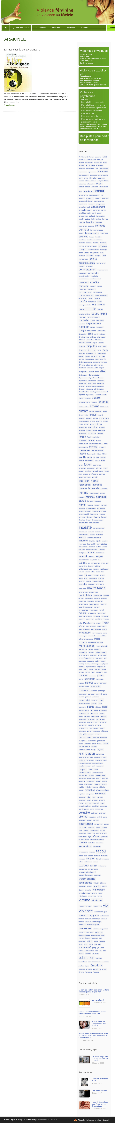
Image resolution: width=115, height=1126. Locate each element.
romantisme (88, 784)
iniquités (92, 541)
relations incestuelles (86, 757)
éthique (81, 972)
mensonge (83, 610)
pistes (94, 703)
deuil (90, 334)
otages (87, 672)
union (94, 893)
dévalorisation (99, 389)
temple (90, 856)
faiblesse (92, 433)
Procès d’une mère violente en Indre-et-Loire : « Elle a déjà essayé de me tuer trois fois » (93, 1036)
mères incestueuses (86, 639)
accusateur (89, 162)
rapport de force (84, 746)
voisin (91, 944)
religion (82, 760)
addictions (90, 165)
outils (93, 672)
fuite (103, 461)
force (81, 460)
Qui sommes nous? (20, 28)
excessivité (83, 427)
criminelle (83, 320)
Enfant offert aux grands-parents (93, 85)
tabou (101, 851)
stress (98, 827)
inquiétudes (102, 544)
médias (90, 649)
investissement (84, 560)
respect (83, 769)
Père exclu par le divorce (91, 116)
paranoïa (93, 676)
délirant (91, 372)
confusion (83, 286)
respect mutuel (93, 769)
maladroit (91, 584)
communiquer (100, 263)
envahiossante (84, 421)
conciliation (94, 276)
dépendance (83, 378)
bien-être (99, 222)
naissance (93, 655)
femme (91, 440)
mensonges (94, 610)
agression (103, 171)
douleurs (94, 356)
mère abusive (101, 626)
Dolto (105, 350)
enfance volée (83, 407)
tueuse (104, 886)
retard (98, 778)
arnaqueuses (100, 204)
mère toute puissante (95, 642)
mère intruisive (97, 633)
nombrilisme (102, 655)
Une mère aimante (99, 1090)
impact (88, 520)
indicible (91, 532)
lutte (81, 578)
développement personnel (99, 392)
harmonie (97, 485)
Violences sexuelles (93, 70)
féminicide (82, 468)
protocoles (82, 722)
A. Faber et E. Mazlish (86, 157)
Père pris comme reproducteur (93, 108)
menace (96, 607)
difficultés (82, 340)
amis (80, 191)
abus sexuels (91, 160)
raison (105, 744)
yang (94, 948)
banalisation (100, 216)
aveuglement (83, 216)
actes (105, 162)
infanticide (99, 534)
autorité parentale (85, 213)
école (81, 954)
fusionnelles (97, 465)
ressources (100, 775)
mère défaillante (84, 629)
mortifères (98, 619)
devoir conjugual (99, 334)
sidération (102, 813)
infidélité (82, 538)
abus (105, 157)
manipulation (85, 595)
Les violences (40, 28)
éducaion (95, 954)
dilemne (101, 343)
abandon (98, 157)
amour (99, 191)
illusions (103, 517)
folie (97, 457)
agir (97, 168)
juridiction (98, 566)
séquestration (83, 852)
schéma (94, 800)
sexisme (99, 809)
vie (101, 906)
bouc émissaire (92, 233)
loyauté (96, 575)
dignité (95, 343)
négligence (104, 664)
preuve (102, 713)
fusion (87, 464)
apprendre (105, 198)
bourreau (83, 236)
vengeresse (92, 896)
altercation (90, 184)
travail (96, 883)
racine (99, 744)
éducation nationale (94, 962)
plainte (90, 706)
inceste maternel (98, 528)
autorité (103, 210)
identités (89, 517)
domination (91, 353)
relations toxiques (100, 757)
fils (84, 457)
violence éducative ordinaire (88, 938)
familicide (100, 433)
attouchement (98, 207)
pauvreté (99, 694)
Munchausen (89, 623)
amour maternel (94, 195)
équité (104, 969)
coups (95, 313)
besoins (90, 222)
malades (82, 581)
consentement (85, 292)
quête (94, 744)
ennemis (82, 418)
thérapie (90, 859)
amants (81, 187)
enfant (94, 406)
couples (100, 309)
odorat (91, 669)
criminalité (82, 317)
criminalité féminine (93, 317)
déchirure (89, 365)
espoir (81, 424)
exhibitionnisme (92, 430)
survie (102, 830)
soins (105, 817)
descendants (91, 331)
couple (91, 309)
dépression (82, 383)
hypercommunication (99, 511)
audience (96, 210)
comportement (87, 269)
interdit (91, 552)
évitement (88, 972)
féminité (99, 468)
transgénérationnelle (86, 875)
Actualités (56, 28)
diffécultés (90, 340)
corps (99, 302)
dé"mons (82, 365)
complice (82, 266)
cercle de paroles (91, 246)
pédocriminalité (88, 734)
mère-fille (82, 626)
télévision (88, 890)
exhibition (82, 430)
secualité (96, 803)
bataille (81, 219)
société (99, 817)
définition (90, 368)
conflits (94, 282)
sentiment (103, 806)
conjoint (99, 286)
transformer (83, 869)
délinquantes (83, 372)
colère (93, 258)
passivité (94, 691)
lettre (93, 572)
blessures (100, 226)
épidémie (82, 969)
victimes (97, 900)
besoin (82, 222)
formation (89, 461)
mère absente (91, 626)
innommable (91, 544)
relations (100, 754)
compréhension (84, 276)
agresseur (104, 168)
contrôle (83, 301)
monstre (81, 619)
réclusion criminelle (91, 787)
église (87, 966)
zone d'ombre (89, 950)
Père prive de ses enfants (91, 110)
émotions (96, 965)
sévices (92, 852)
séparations (97, 846)
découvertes (98, 365)
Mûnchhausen (83, 655)
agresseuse (92, 172)
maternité (103, 604)
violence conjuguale (89, 915)
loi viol (90, 575)
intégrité (99, 557)
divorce (91, 350)
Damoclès (99, 327)
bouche (81, 233)
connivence (92, 289)
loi (85, 575)
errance (99, 421)
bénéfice (98, 237)
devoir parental (84, 337)
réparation (90, 790)
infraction (83, 541)
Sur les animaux (86, 63)
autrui (94, 213)
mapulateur (89, 598)
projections (82, 719)
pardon (100, 675)
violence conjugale (100, 912)
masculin (91, 601)
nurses (103, 661)
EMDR (81, 398)
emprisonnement (84, 402)
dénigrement (83, 375)
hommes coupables (94, 501)
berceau (105, 219)
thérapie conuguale (102, 859)
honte (82, 504)
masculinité (99, 601)
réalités (81, 787)
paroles (103, 683)
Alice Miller (92, 178)
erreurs (105, 421)
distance (82, 350)
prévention (83, 728)
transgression (93, 869)
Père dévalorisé (87, 113)
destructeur (101, 331)
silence (83, 816)
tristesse (103, 883)
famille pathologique (93, 437)
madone (101, 578)
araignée (91, 204)
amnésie (87, 191)
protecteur (91, 719)
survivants (82, 833)
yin (98, 948)
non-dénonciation (86, 658)
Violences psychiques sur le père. (93, 126)
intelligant (102, 549)
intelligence (82, 553)
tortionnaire (88, 862)
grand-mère (98, 471)
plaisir (105, 707)
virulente (102, 941)
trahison (93, 866)
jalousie (83, 563)
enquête (88, 418)
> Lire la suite (9, 105)
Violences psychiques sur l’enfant (93, 124)
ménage (91, 652)
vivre (85, 944)
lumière (102, 575)
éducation (86, 958)
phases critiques (84, 703)
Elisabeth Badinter (101, 395)
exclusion (92, 427)
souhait (106, 824)
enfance (103, 401)
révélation (82, 797)
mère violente (102, 646)
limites (81, 575)
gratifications (93, 474)
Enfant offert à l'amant (89, 83)
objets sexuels (91, 666)
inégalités (93, 560)
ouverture (99, 672)
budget (91, 237)
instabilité (92, 547)
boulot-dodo (104, 233)
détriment (89, 389)
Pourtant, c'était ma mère (100, 1080)
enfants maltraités (95, 411)
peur (101, 700)
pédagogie (96, 731)
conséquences (86, 295)
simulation (92, 817)
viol (106, 905)
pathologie (101, 691)
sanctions (82, 800)
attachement (84, 207)
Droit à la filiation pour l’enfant (93, 102)
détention (82, 389)
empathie (88, 398)
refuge (93, 750)
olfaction (97, 669)
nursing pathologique (92, 664)
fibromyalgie (91, 454)
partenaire (96, 686)
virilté (96, 941)
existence (101, 430)
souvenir (82, 827)
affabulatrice (90, 168)
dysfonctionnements (100, 362)
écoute (88, 954)
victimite (95, 906)
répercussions (102, 790)
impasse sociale (97, 520)
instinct (98, 547)
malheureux (100, 584)
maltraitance (96, 588)
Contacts (84, 28)
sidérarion (94, 813)
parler (96, 683)
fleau (89, 457)
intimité (83, 556)
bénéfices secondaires (94, 240)
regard (100, 749)
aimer (86, 178)
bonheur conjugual (96, 230)
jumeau (90, 566)
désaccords (92, 383)
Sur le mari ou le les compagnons (93, 59)
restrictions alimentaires (87, 778)
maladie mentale (98, 581)
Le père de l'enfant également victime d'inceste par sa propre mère (94, 991)
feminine (82, 441)
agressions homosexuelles (99, 175)
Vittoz (81, 944)
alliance (81, 181)
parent (81, 679)
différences (98, 340)
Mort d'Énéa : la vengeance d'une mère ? (99, 1024)
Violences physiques (94, 50)
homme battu (94, 493)
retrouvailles (90, 781)
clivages (97, 255)
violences (85, 928)
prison (81, 716)
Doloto (99, 350)
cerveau (102, 246)
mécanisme (83, 649)
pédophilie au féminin (100, 737)
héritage (102, 514)
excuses (102, 427)
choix (102, 253)
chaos (86, 253)
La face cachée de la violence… (22, 49)
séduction (91, 843)
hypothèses (94, 514)
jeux (103, 563)
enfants (83, 411)
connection (82, 289)
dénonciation (94, 375)
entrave (95, 418)
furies (81, 465)
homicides (104, 489)
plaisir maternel (84, 710)
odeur (86, 669)
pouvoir (94, 710)
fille (80, 457)
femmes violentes (98, 450)
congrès (93, 286)
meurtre (82, 613)
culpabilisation (93, 323)
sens (102, 803)
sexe (92, 809)
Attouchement (85, 76)
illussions (82, 520)
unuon (100, 893)
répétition (82, 794)
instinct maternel (91, 549)
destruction (82, 334)
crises (92, 320)
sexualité (84, 812)
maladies (83, 584)
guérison (84, 480)
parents (89, 682)
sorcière (96, 820)
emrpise (94, 402)
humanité (82, 508)
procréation (95, 716)
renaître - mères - (85, 766)
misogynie (105, 616)
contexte (97, 298)
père (89, 731)
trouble (89, 886)
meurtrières (92, 613)
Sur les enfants (86, 54)
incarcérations (94, 523)
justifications (104, 569)
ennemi (100, 415)
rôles (93, 797)
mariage (97, 598)
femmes (93, 447)
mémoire (83, 652)
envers (92, 421)
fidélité (104, 454)
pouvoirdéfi (103, 710)
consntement (97, 292)
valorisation (83, 896)
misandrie (97, 616)
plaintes (98, 707)
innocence (82, 544)
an (102, 195)
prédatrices (83, 725)
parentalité (90, 679)
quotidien (88, 744)
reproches (100, 766)
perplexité (96, 697)
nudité (97, 661)
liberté (98, 572)
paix (105, 672)
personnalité (84, 700)
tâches (81, 890)
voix (95, 944)
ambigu (87, 187)
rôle (89, 797)
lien (102, 572)
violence (86, 911)
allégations (82, 184)
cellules (81, 246)
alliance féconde (90, 181)
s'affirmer (100, 797)
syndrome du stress (97, 839)
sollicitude (82, 820)
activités (81, 165)
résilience (100, 793)
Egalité (82, 395)
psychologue (94, 728)
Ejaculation (90, 395)
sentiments (83, 809)
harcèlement (85, 485)
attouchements (85, 210)
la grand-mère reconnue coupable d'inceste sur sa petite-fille (92, 1012)
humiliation (91, 508)
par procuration (84, 686)
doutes (102, 356)
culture (92, 327)
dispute (82, 346)
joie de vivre (83, 566)
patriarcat (91, 694)
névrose (81, 666)
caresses (103, 242)
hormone (90, 505)
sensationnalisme (85, 806)
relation (90, 753)
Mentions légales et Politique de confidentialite (19, 1120)
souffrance (86, 823)
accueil (81, 162)
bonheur (84, 229)
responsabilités (98, 772)
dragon (81, 359)
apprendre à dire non (86, 201)
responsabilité (85, 773)
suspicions (91, 833)
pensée (81, 697)
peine (105, 694)
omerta (81, 672)
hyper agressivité (85, 511)
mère (105, 622)
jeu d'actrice (95, 563)
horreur (97, 505)
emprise (96, 398)
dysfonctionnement (85, 362)
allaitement (101, 178)
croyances (100, 320)
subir (80, 830)
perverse (94, 700)
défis (96, 368)
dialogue (93, 337)
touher (96, 862)
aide (81, 178)
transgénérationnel (87, 872)
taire (85, 856)
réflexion (102, 787)
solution (89, 820)
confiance (84, 282)
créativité (82, 324)
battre (87, 219)
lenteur (87, 572)
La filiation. (84, 100)
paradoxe (83, 675)
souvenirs (91, 827)
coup (94, 305)
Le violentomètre (98, 1000)
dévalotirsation (84, 392)
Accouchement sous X (89, 129)
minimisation (101, 613)
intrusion (91, 557)
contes (90, 298)
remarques (90, 760)
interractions (100, 553)
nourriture (90, 661)
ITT (99, 560)
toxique (84, 865)
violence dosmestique (92, 919)
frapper (97, 461)
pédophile (98, 734)
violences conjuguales (100, 929)
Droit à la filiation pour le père (93, 105)
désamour (100, 383)
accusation (98, 162)
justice (96, 569)
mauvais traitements (86, 607)
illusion (97, 517)
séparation (85, 846)
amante (99, 184)
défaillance (82, 368)
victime (84, 900)
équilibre (97, 969)
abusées (100, 160)
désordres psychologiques (95, 386)
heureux (83, 488)
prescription (84, 713)
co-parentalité (83, 259)
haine (94, 480)
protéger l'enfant (92, 722)
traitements (102, 866)
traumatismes (85, 883)
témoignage (99, 889)
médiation (97, 649)
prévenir (98, 725)
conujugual (92, 301)
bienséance (83, 226)
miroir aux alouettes (85, 616)
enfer (86, 415)
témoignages (84, 893)
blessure (91, 226)
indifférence (99, 532)
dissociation (102, 346)
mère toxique (87, 645)
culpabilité (84, 327)
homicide (93, 488)
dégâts (101, 368)
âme (104, 950)
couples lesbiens (84, 314)
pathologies (83, 694)
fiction (99, 454)
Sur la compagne (86, 61)
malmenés (82, 589)
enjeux (93, 415)
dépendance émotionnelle (87, 380)
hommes (90, 496)
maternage (94, 604)
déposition (100, 380)
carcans (95, 242)
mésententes (100, 652)
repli (93, 766)
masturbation (83, 604)
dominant (82, 353)
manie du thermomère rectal (88, 592)
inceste (85, 527)
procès (104, 716)
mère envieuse (96, 629)
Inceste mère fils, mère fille (91, 78)
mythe (98, 623)
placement (82, 707)
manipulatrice (97, 595)
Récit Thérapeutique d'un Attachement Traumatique (100, 1104)
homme (83, 492)
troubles (97, 886)
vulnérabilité (85, 947)
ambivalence (103, 187)
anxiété (98, 198)
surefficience (94, 830)
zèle (96, 950)
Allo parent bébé (103, 181)
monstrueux (90, 619)
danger (82, 330)
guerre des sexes (85, 477)
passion (84, 690)
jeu (89, 563)
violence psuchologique (93, 922)
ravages (94, 746)
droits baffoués (101, 359)
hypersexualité (84, 514)
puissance (82, 731)
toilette (81, 862)
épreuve (89, 969)
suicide (86, 830)
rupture (97, 784)
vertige (99, 896)
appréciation (83, 204)
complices (89, 266)
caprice (88, 242)
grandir (85, 474)
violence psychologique (89, 925)
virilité (90, 941)
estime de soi (96, 424)
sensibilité (95, 806)
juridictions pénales (85, 569)
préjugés (91, 725)
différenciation (85, 343)
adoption (82, 168)
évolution (96, 972)
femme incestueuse (95, 444)
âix (101, 950)
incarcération (83, 523)
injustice (104, 541)
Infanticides (84, 56)
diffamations (101, 337)
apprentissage (99, 201)
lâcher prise (93, 578)
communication (87, 263)
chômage (82, 255)
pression (94, 713)
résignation (90, 794)
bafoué (92, 216)
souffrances (98, 824)
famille (82, 436)
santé (89, 800)
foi (94, 457)
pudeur (102, 728)
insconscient (83, 547)
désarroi (81, 386)
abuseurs (82, 160)
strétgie (104, 827)
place (100, 703)
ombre (104, 669)
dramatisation (89, 359)
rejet (81, 753)
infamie (92, 534)
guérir (94, 477)
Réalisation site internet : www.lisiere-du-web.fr (93, 1120)
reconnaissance (84, 750)
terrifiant (97, 856)
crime (103, 313)
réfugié (81, 790)
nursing (81, 664)
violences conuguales (86, 932)
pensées (88, 697)
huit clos (104, 505)
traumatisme (87, 878)
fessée (82, 453)
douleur (87, 356)
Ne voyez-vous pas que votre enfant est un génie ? (100, 1058)
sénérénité (99, 843)
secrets (88, 803)
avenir (99, 213)
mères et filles (101, 636)
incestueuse (83, 532)
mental (101, 610)
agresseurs (83, 172)
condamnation (83, 279)
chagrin (82, 249)
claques (90, 256)
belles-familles (96, 219)
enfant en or (104, 407)
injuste (98, 541)
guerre (102, 474)
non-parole (99, 658)
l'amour (81, 572)
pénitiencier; (92, 741)
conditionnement (95, 279)
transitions (97, 875)
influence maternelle (94, 538)
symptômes (93, 836)
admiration (99, 165)
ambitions (95, 187)
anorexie (90, 198)
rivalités (98, 781)
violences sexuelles (98, 935)
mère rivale (91, 636)
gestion (88, 471)
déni (102, 371)
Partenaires (70, 28)
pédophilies (82, 741)
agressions (83, 175)
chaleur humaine (93, 249)
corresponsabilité (84, 305)
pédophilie (85, 737)
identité (82, 517)
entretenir (104, 418)
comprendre (93, 273)
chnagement (94, 253)
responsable (83, 775)
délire (97, 372)
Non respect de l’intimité (89, 81)
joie (107, 563)
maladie (88, 581)
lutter (85, 578)
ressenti (91, 775)
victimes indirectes (85, 906)
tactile (81, 856)
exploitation (82, 433)
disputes (92, 346)
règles (104, 784)
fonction (102, 457)
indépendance (83, 534)
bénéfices (82, 240)
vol (99, 944)
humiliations (101, 508)
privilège (87, 716)
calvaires (82, 242)
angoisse (82, 198)
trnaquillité (82, 886)
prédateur (103, 722)
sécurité (83, 842)
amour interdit (83, 195)
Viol (81, 74)
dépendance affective (96, 378)
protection (100, 719)
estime (86, 424)
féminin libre (91, 468)
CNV (104, 256)
